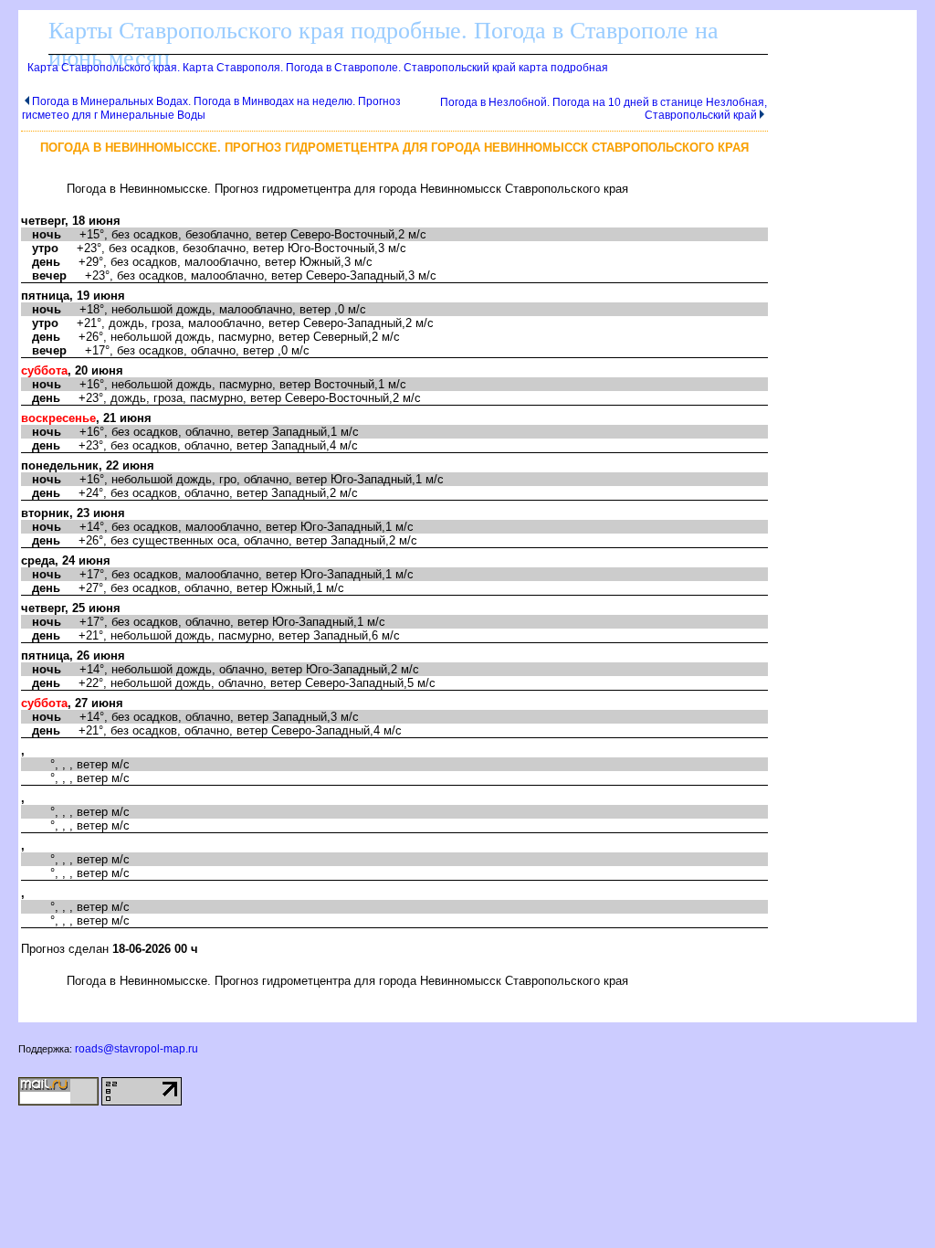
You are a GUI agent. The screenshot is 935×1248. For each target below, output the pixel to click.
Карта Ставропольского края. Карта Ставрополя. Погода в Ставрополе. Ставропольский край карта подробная (317, 67)
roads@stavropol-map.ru (136, 1048)
